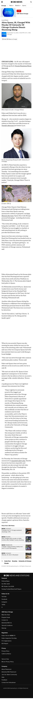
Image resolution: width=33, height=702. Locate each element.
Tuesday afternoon (8, 126)
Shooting (14, 561)
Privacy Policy (5, 651)
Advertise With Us (7, 622)
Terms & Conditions (7, 625)
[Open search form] (31, 2)
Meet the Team (6, 614)
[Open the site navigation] (6, 2)
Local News (5, 20)
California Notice (6, 653)
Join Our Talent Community (9, 674)
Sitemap (4, 628)
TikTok (3, 604)
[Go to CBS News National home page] (16, 2)
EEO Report (5, 643)
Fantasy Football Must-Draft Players (11, 589)
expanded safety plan (18, 461)
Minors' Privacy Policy (8, 661)
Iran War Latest (6, 583)
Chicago (3, 5)
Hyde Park (7, 561)
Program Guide (6, 617)
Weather (17, 5)
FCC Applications (6, 641)
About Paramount (6, 669)
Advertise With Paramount (9, 672)
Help (3, 677)
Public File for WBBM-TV (8, 635)
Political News (5, 581)
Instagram (4, 602)
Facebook (4, 599)
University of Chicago (25, 561)
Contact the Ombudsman (9, 682)
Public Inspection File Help (9, 638)
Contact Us (5, 620)
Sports (24, 5)
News (11, 5)
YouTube (4, 596)
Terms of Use (5, 659)
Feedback (4, 680)
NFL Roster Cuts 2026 (8, 586)
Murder (6, 563)
